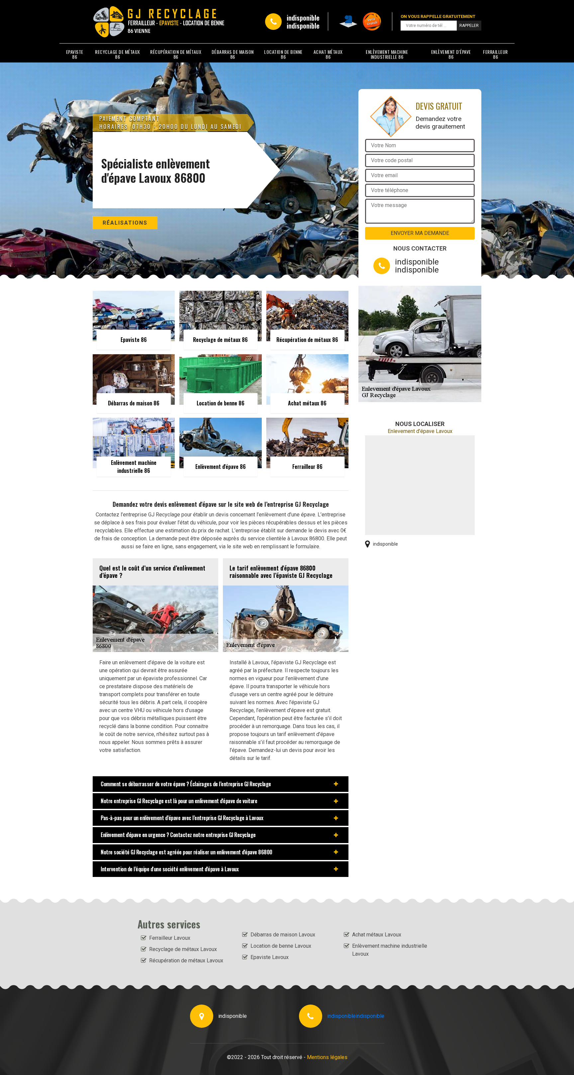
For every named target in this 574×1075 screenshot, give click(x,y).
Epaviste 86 (74, 54)
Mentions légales (327, 1057)
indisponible (303, 18)
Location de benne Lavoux (280, 946)
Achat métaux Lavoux (376, 934)
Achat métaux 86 (328, 54)
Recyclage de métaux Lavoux (183, 949)
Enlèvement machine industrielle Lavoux (389, 950)
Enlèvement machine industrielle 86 (387, 54)
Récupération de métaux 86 (175, 54)
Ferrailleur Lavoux (169, 938)
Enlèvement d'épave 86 (451, 54)
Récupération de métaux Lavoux (186, 960)
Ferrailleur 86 (495, 54)
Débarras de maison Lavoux (282, 934)
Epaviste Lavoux (269, 957)
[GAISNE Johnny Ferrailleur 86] (123, 21)
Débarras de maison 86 (233, 54)
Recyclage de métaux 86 (117, 54)
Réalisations (125, 223)
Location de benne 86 (283, 54)
